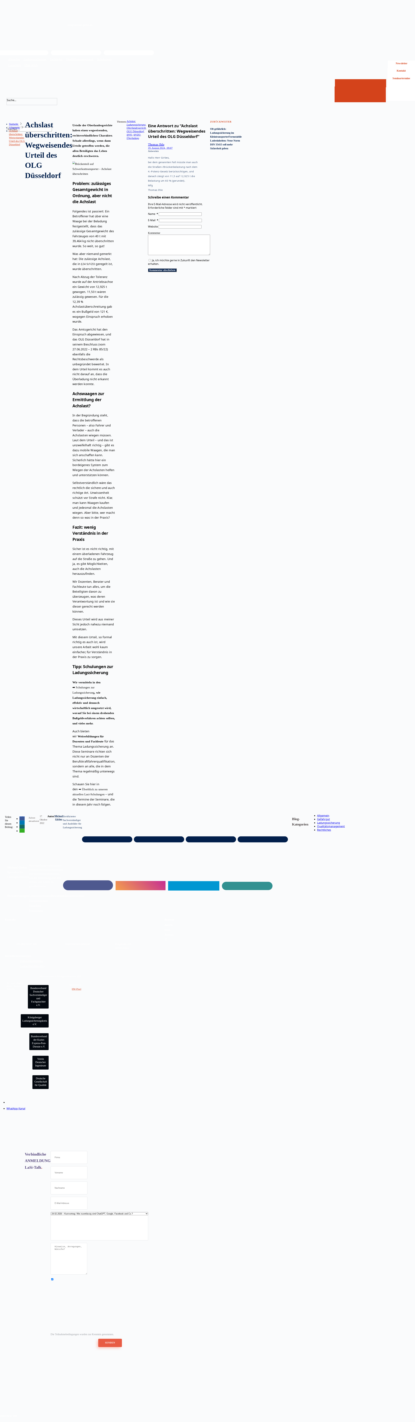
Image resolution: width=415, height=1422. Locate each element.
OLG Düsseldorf (135, 131)
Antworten (153, 151)
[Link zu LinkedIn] (193, 887)
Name (153, 214)
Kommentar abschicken (162, 270)
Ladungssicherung (136, 124)
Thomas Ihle (156, 144)
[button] (22, 818)
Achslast (131, 121)
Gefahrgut (323, 819)
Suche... (11, 100)
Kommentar (154, 233)
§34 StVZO (88, 264)
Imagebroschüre (74, 895)
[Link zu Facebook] (88, 887)
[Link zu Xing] (247, 887)
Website (153, 226)
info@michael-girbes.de (77, 943)
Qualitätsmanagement (331, 826)
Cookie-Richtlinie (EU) (32, 966)
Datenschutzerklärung (31, 961)
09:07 (160, 148)
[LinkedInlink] (76, 53)
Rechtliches (324, 830)
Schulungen (36, 910)
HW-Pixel (76, 989)
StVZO (136, 134)
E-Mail (153, 220)
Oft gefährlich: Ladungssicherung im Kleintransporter (222, 133)
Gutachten (35, 905)
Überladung (133, 138)
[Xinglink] (129, 53)
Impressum (25, 955)
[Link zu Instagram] (141, 887)
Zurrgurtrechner (38, 900)
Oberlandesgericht (136, 128)
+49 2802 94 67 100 (26, 943)
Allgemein (323, 815)
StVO (129, 134)
